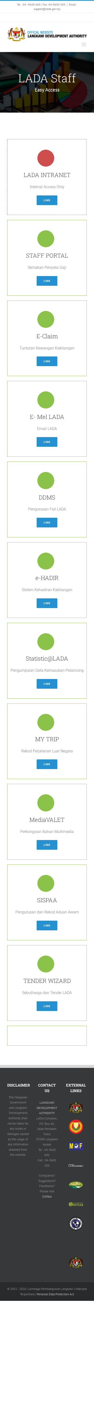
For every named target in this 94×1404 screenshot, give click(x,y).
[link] (8, 17)
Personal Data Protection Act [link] (55, 1294)
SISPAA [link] (47, 1196)
